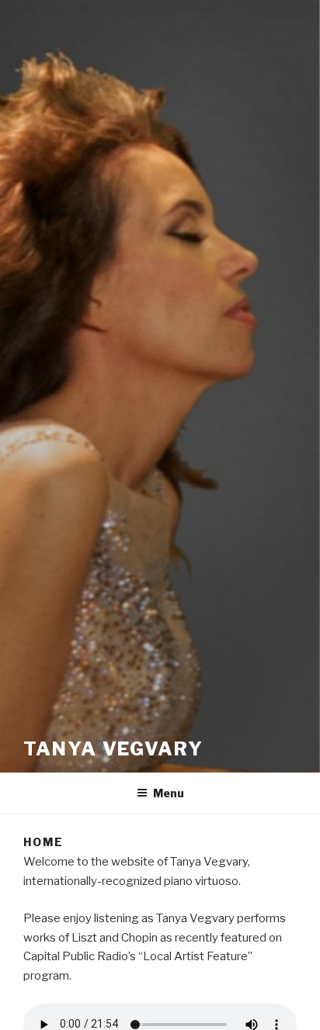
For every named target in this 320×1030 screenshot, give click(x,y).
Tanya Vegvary (113, 749)
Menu (168, 793)
